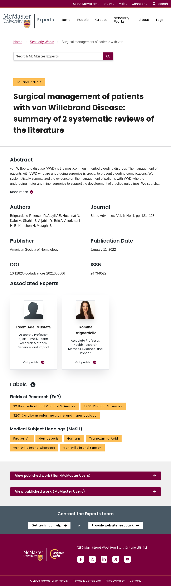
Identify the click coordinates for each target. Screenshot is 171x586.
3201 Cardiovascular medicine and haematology (55, 415)
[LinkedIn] (104, 559)
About (144, 19)
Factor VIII (21, 438)
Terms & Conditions (87, 581)
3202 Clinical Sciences (103, 406)
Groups (101, 19)
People (83, 19)
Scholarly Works (121, 20)
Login (160, 19)
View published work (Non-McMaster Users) (53, 475)
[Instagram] (92, 559)
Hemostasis (49, 438)
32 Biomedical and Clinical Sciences (44, 406)
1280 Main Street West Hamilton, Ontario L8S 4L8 (112, 547)
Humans (74, 438)
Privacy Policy (115, 581)
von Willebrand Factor (82, 448)
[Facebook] (80, 559)
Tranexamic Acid (103, 438)
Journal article (29, 82)
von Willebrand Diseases (34, 448)
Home (65, 19)
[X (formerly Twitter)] (115, 559)
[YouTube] (127, 559)
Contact (135, 581)
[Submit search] (108, 56)
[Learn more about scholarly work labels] (32, 384)
